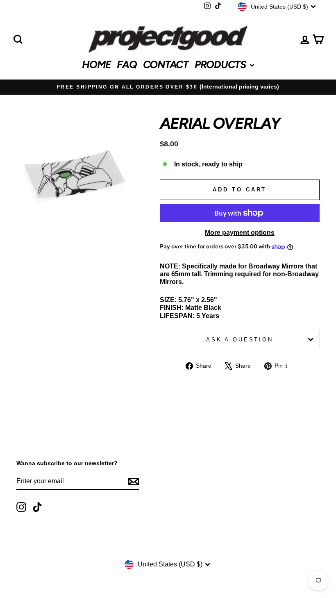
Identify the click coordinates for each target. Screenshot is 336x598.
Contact (165, 64)
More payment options (240, 232)
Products (221, 64)
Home (96, 64)
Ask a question (239, 340)
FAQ (126, 64)
